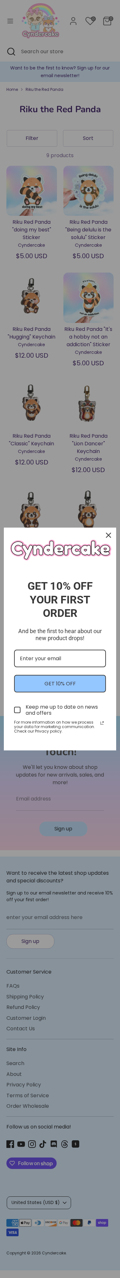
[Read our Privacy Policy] (102, 723)
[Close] (108, 535)
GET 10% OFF (60, 683)
